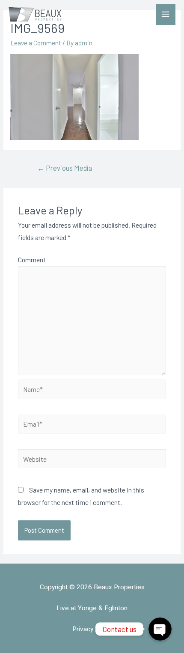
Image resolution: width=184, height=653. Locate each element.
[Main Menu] (165, 14)
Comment (32, 259)
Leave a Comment (35, 43)
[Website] (92, 460)
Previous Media (64, 167)
